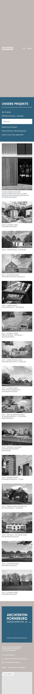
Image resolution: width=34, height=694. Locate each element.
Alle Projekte (6, 112)
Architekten (7, 47)
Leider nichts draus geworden (13, 135)
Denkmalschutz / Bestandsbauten (14, 131)
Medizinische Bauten (9, 127)
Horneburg (7, 49)
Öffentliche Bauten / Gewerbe (13, 116)
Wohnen (6, 121)
